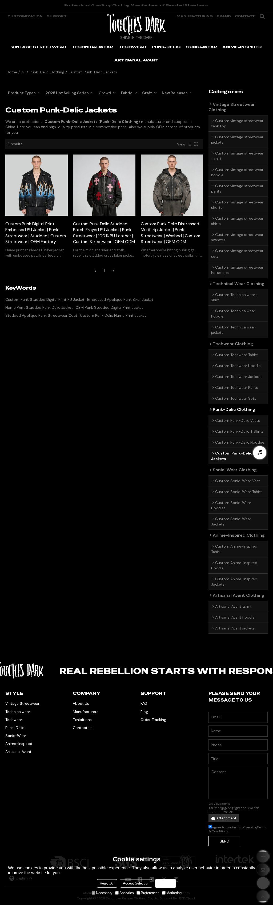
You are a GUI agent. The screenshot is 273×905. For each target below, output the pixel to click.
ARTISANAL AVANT (136, 60)
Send (224, 841)
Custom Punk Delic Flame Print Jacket (113, 315)
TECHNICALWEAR (92, 46)
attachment (226, 818)
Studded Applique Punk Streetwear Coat (41, 315)
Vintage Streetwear (22, 703)
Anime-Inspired (18, 743)
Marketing (174, 893)
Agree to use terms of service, (237, 829)
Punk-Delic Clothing (47, 72)
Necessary (104, 893)
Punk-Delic (14, 727)
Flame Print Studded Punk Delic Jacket (39, 307)
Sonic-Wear (15, 735)
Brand (224, 16)
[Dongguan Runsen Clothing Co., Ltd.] (136, 24)
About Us (81, 703)
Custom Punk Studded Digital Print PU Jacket (45, 299)
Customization (25, 16)
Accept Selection (136, 883)
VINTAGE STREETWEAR (38, 46)
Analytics (126, 893)
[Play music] (259, 452)
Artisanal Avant (18, 751)
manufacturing (194, 16)
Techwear (13, 719)
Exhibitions (82, 719)
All (23, 72)
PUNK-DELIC (166, 46)
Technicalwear (17, 711)
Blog (144, 711)
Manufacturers (85, 711)
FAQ (143, 703)
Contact (245, 16)
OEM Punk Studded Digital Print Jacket (109, 307)
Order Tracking (153, 719)
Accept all (165, 883)
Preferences (150, 893)
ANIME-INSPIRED (242, 46)
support (57, 16)
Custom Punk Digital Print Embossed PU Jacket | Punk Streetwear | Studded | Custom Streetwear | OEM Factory (35, 233)
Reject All (107, 883)
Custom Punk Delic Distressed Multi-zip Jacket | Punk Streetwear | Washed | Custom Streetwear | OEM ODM (170, 233)
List (189, 144)
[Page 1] (95, 271)
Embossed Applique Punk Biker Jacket (120, 299)
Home (12, 72)
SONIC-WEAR (201, 46)
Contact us (83, 727)
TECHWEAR (132, 46)
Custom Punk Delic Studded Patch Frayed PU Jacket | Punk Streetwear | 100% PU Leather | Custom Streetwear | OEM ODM (104, 233)
